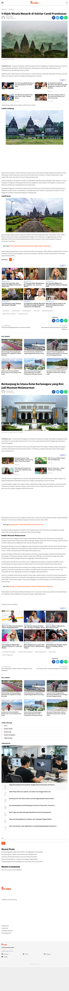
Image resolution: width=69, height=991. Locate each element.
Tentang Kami (5, 926)
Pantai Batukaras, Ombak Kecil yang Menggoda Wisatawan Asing (34, 352)
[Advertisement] (34, 158)
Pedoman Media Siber (7, 947)
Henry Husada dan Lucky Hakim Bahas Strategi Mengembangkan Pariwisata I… (33, 826)
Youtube (6, 957)
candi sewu (37, 310)
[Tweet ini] (57, 17)
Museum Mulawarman (40, 652)
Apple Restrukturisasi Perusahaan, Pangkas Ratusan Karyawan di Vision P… (32, 785)
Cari (2, 838)
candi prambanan (26, 310)
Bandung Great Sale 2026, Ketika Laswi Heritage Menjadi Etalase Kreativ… (32, 798)
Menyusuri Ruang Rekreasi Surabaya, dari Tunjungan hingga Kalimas (30, 819)
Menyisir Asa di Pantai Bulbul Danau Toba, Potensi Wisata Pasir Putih (11, 372)
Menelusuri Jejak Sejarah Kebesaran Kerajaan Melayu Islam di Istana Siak (31, 586)
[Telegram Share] (62, 17)
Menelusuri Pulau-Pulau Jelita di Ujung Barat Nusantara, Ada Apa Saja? (56, 372)
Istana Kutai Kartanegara (9, 652)
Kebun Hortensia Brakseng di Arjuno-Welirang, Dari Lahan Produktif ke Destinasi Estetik (33, 372)
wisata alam (7, 732)
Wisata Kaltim (52, 652)
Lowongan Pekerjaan (7, 930)
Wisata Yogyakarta (9, 735)
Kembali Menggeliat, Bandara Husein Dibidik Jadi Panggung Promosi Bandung (22, 852)
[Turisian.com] (34, 2)
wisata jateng (8, 729)
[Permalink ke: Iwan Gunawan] (3, 17)
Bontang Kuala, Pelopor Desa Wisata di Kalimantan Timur (27, 524)
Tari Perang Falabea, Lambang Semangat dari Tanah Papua (52, 667)
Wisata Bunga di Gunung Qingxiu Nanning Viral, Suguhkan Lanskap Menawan (11, 353)
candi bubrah (5, 310)
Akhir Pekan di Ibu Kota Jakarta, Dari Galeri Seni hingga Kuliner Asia (30, 791)
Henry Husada (8, 738)
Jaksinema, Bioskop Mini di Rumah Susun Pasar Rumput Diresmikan (19, 857)
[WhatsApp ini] (66, 17)
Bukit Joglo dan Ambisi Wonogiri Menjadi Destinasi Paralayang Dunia (30, 812)
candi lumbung (15, 310)
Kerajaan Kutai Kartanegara (25, 652)
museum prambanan (47, 310)
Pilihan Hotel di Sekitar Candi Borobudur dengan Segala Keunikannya (30, 246)
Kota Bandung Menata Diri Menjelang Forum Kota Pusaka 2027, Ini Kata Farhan (22, 861)
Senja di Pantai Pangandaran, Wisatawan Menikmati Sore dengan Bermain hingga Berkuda (57, 353)
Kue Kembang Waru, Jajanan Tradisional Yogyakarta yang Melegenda (16, 668)
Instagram (48, 954)
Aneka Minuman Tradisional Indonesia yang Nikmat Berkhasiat (54, 327)
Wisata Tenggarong (7, 655)
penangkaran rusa (23, 314)
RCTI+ (5, 726)
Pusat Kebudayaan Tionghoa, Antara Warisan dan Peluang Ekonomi (19, 854)
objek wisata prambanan (9, 314)
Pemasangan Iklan (6, 933)
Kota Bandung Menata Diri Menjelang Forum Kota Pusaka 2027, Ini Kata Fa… (32, 805)
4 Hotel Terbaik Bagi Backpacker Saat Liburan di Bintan (15, 326)
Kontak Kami (4, 928)
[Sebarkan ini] (53, 17)
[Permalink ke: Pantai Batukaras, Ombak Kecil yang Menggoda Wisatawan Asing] (34, 345)
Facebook (6, 954)
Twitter (26, 954)
